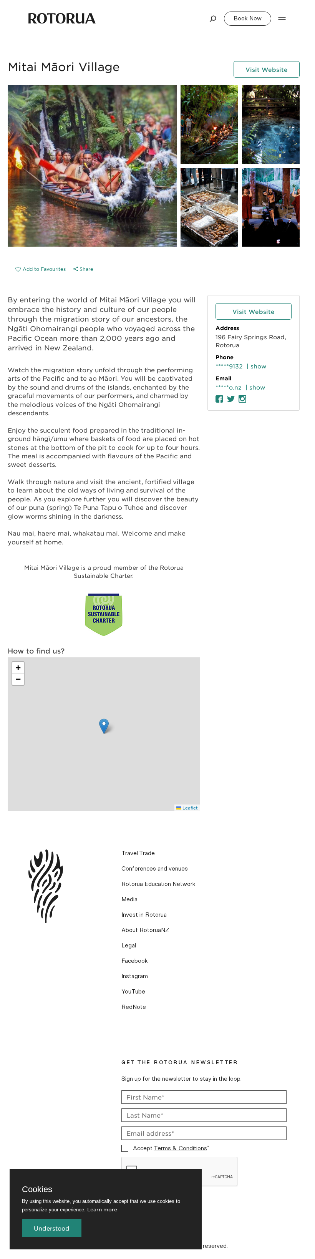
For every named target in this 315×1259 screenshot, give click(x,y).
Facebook (134, 961)
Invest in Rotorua (144, 915)
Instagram (134, 976)
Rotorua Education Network (158, 884)
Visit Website (266, 69)
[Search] (213, 18)
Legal (128, 945)
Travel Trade (138, 853)
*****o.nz (229, 387)
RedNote (133, 1007)
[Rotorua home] (62, 18)
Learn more (102, 1209)
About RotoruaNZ (145, 930)
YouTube (133, 992)
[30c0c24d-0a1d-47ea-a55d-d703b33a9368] (40, 269)
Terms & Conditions (180, 1148)
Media (129, 899)
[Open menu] (282, 18)
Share (85, 269)
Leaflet (189, 807)
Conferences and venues (154, 869)
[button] (104, 726)
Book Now (248, 18)
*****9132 (229, 366)
